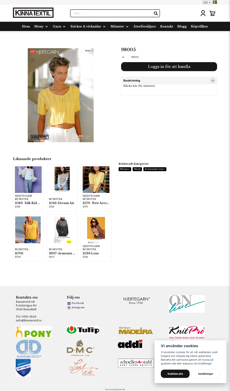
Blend (137, 169)
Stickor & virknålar (85, 26)
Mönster (117, 26)
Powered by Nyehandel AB (115, 389)
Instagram (78, 307)
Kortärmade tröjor (155, 169)
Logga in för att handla (169, 66)
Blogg (182, 26)
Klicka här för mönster (139, 85)
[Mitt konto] (203, 13)
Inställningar (205, 373)
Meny (38, 26)
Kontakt (166, 26)
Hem (26, 26)
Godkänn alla (175, 373)
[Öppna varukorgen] (212, 13)
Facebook (78, 303)
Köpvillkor (199, 26)
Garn (57, 26)
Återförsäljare (145, 26)
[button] (215, 2)
